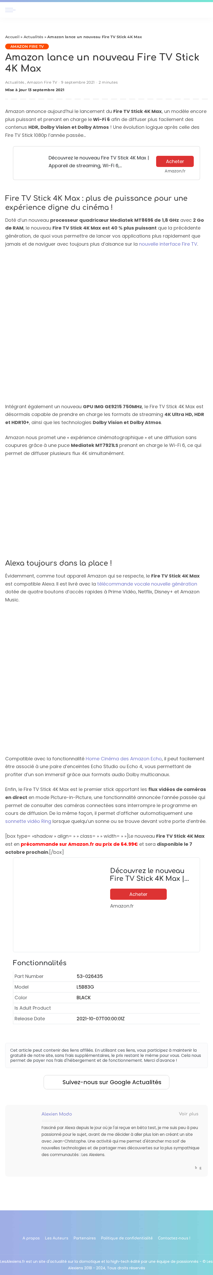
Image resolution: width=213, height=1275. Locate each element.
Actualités (33, 37)
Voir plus (188, 1114)
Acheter (175, 161)
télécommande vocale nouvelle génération (147, 584)
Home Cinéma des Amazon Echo (124, 758)
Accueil (12, 37)
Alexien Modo (57, 1114)
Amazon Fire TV (27, 46)
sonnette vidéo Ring (28, 821)
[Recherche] (205, 10)
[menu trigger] (11, 10)
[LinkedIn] (200, 1167)
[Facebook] (196, 1167)
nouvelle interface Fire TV (168, 244)
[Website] (191, 1167)
